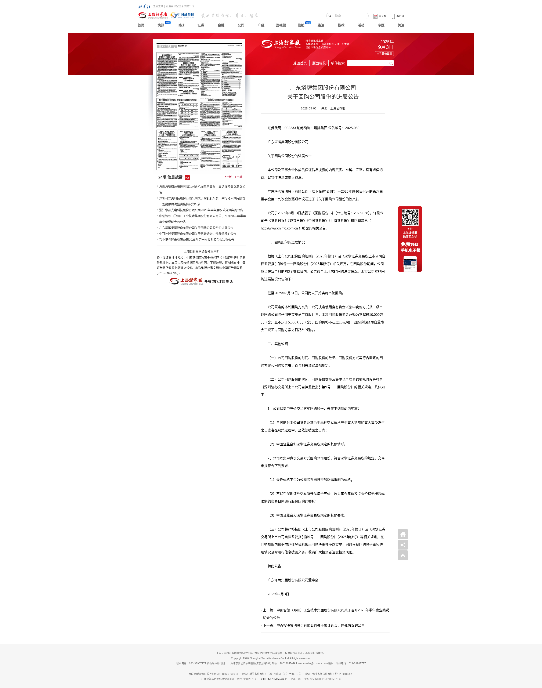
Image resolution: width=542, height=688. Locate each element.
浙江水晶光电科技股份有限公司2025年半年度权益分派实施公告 (201, 210)
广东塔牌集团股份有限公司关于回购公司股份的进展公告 (196, 227)
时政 (181, 25)
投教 (341, 25)
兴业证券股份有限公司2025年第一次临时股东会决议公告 (196, 239)
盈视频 (281, 25)
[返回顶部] (403, 555)
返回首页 (300, 63)
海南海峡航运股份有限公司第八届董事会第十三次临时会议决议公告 (202, 189)
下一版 (238, 176)
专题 (381, 25)
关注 (401, 25)
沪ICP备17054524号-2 (274, 679)
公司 (241, 25)
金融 (221, 25)
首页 (141, 25)
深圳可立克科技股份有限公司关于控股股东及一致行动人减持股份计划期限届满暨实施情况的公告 (202, 201)
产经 (261, 25)
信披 (301, 25)
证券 (201, 25)
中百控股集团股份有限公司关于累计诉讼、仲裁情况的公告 (197, 233)
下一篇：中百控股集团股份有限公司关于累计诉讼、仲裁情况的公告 (314, 625)
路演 (321, 25)
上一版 (228, 176)
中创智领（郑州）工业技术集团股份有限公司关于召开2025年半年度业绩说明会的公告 (202, 219)
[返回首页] (403, 534)
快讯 (161, 25)
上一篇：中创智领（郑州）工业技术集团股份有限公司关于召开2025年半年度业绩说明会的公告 (326, 614)
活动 (361, 25)
